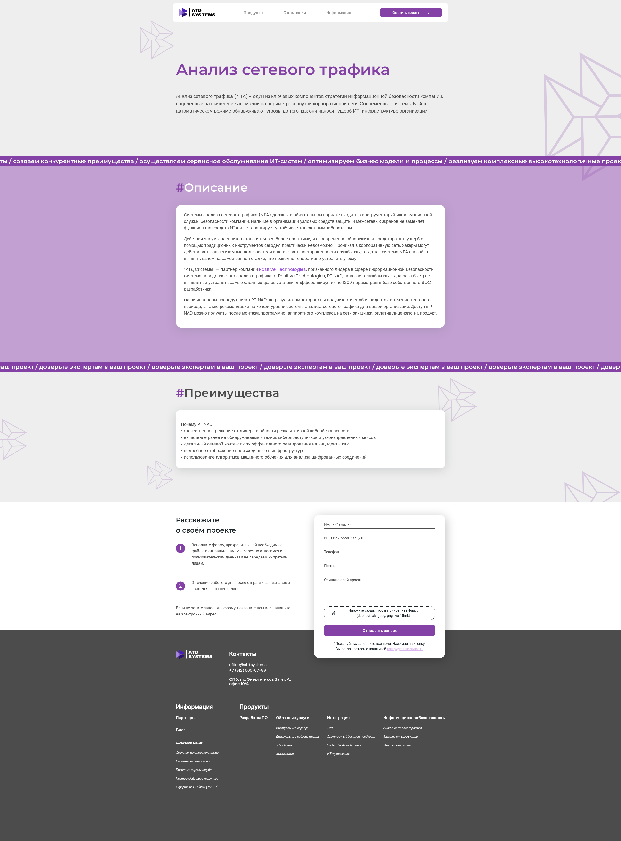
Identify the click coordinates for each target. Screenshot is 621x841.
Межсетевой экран (397, 745)
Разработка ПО (253, 717)
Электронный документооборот (351, 736)
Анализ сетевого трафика (402, 728)
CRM (330, 728)
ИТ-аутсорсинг (338, 754)
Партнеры (185, 717)
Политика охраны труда (194, 770)
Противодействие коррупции (197, 778)
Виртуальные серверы (292, 728)
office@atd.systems (247, 665)
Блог (180, 730)
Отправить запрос (379, 630)
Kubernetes (285, 754)
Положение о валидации (193, 761)
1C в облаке (284, 745)
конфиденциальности (405, 648)
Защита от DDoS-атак (400, 736)
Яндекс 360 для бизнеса (344, 745)
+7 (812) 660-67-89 (247, 670)
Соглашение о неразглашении (197, 752)
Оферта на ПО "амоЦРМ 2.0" (196, 787)
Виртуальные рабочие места (297, 736)
